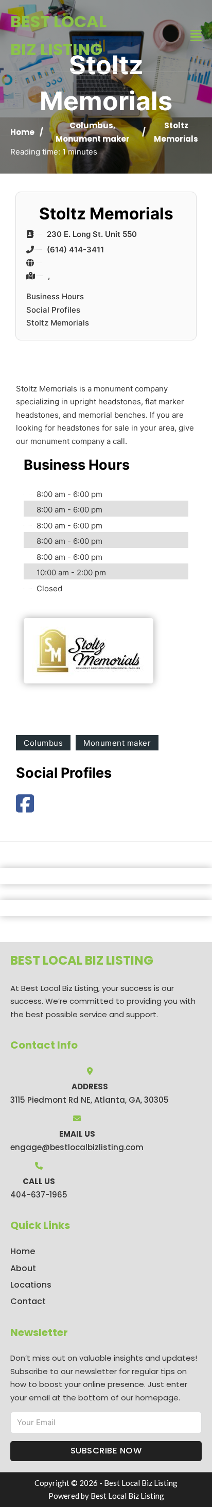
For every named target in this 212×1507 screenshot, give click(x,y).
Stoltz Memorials (57, 323)
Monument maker (93, 138)
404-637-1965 (38, 1194)
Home (22, 132)
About (23, 1268)
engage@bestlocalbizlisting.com (77, 1147)
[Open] (196, 35)
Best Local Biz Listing (58, 35)
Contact (28, 1301)
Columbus (91, 125)
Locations (30, 1285)
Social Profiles (53, 310)
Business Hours (55, 296)
